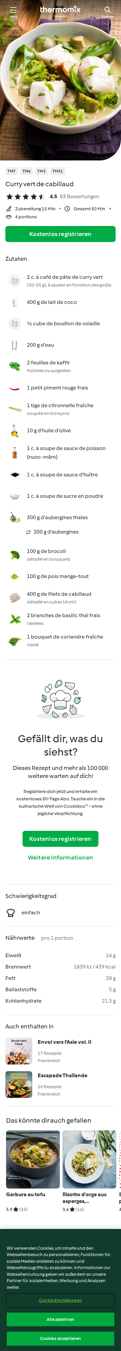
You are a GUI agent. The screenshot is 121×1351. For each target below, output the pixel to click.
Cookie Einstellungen (60, 1300)
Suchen (108, 16)
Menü (13, 16)
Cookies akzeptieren (60, 1338)
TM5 (41, 171)
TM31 (57, 171)
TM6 (27, 171)
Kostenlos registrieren (60, 234)
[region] (60, 1290)
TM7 (11, 171)
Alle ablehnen (60, 1319)
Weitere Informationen (60, 857)
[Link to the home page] (60, 12)
